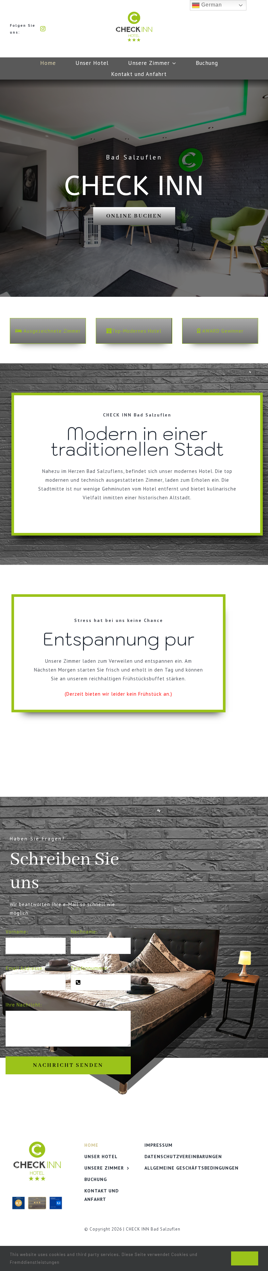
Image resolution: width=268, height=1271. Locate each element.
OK (245, 1258)
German (211, 5)
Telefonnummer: (90, 968)
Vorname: (17, 931)
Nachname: (84, 931)
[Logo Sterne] (134, 14)
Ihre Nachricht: (24, 1004)
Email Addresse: (25, 968)
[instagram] (43, 28)
